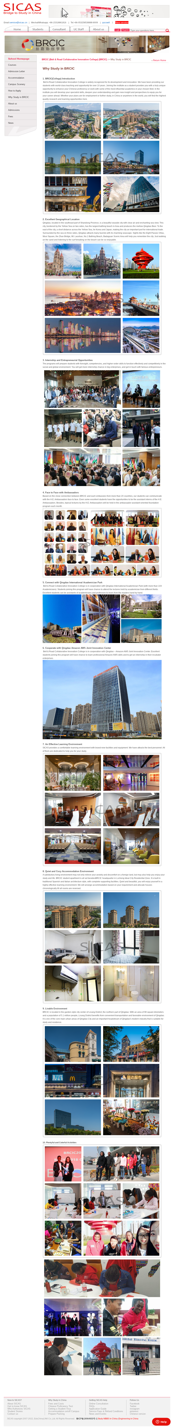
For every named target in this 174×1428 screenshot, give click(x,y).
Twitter (133, 1406)
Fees (10, 116)
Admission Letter (16, 71)
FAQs (92, 1406)
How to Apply (14, 90)
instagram (135, 1408)
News (11, 123)
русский (106, 22)
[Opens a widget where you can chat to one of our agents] (161, 1422)
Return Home (159, 60)
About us (12, 103)
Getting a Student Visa (59, 1408)
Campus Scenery (16, 84)
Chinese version (138, 1414)
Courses (12, 65)
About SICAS (14, 1403)
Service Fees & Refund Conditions (106, 1411)
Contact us (12, 1414)
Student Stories (15, 1411)
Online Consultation (98, 1403)
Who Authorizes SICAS (18, 1408)
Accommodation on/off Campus (63, 1411)
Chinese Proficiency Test (60, 1406)
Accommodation (16, 78)
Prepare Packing (56, 1414)
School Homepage (18, 58)
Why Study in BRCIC (18, 97)
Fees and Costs (56, 1403)
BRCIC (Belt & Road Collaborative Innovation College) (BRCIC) (75, 59)
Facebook (135, 1403)
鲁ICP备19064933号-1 (86, 1418)
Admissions (14, 110)
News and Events (97, 1414)
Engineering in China (128, 1418)
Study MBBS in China (108, 1418)
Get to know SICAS (17, 1406)
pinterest (134, 1411)
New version (121, 22)
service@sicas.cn (18, 22)
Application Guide (97, 1408)
